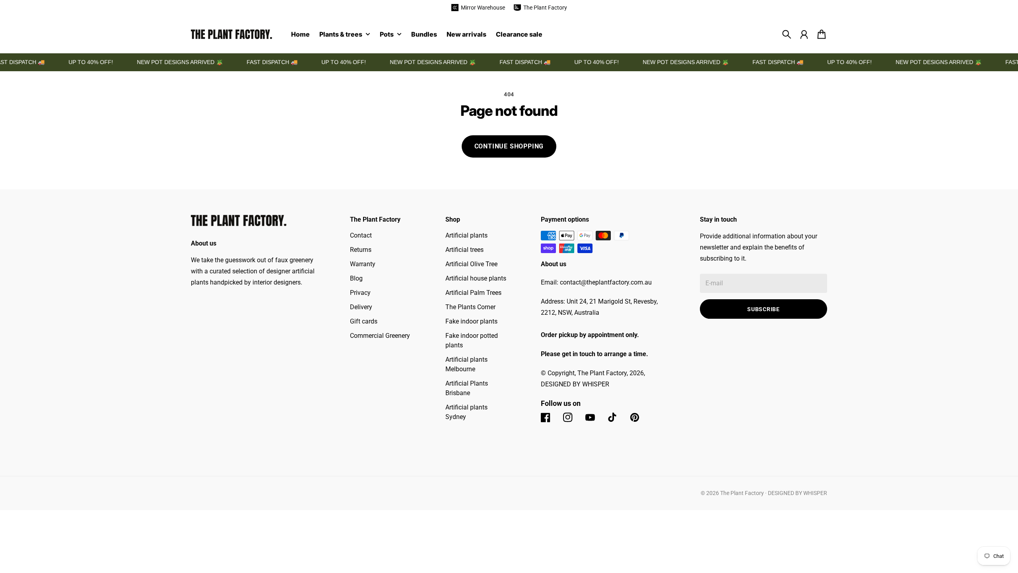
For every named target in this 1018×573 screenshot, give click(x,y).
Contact (361, 235)
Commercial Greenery (380, 335)
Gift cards (363, 321)
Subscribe (763, 309)
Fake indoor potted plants (471, 340)
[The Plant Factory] (231, 34)
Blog (356, 278)
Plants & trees (340, 34)
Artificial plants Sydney (466, 412)
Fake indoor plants (471, 321)
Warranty (362, 264)
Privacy (360, 292)
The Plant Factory (742, 493)
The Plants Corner (470, 307)
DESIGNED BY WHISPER (797, 493)
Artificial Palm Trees (473, 292)
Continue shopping (509, 146)
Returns (360, 249)
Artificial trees (464, 249)
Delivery (361, 307)
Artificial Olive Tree (471, 264)
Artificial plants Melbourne (466, 364)
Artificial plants (466, 235)
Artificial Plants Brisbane (466, 388)
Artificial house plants (475, 278)
